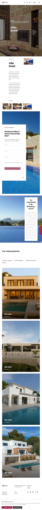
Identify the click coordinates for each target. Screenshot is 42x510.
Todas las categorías (7, 260)
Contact (16, 493)
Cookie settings (17, 507)
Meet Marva (29, 485)
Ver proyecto (7, 316)
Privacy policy (4, 494)
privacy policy (20, 162)
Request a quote (40, 230)
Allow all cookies (7, 507)
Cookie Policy (4, 493)
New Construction (19, 260)
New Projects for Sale (30, 260)
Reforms (4, 262)
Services (28, 486)
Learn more (24, 504)
